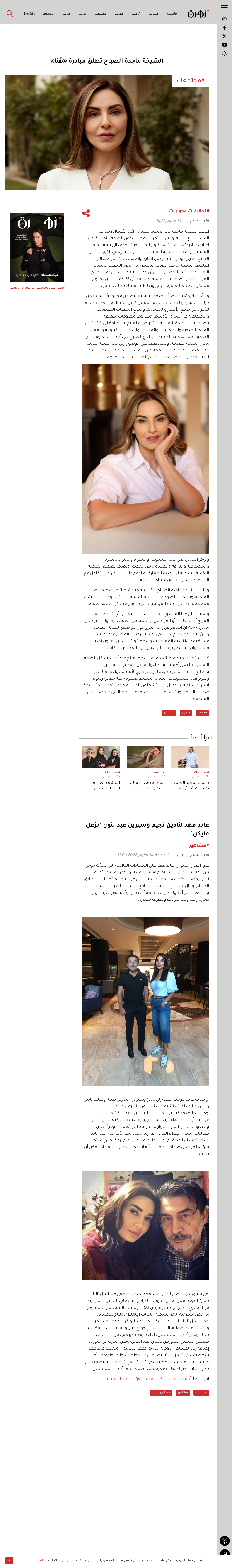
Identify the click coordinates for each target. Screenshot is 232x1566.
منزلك (66, 14)
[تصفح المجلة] (225, 1554)
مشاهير (153, 14)
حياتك (82, 14)
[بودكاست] (225, 1541)
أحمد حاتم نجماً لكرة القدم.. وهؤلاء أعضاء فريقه (148, 1379)
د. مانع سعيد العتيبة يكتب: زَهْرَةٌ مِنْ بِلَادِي (191, 786)
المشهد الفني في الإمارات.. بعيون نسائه (105, 786)
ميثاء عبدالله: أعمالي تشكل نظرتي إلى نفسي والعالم (147, 786)
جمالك (119, 14)
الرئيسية (172, 14)
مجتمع (202, 712)
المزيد (40, 1560)
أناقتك (136, 14)
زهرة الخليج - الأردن (193, 855)
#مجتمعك (201, 772)
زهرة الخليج (199, 221)
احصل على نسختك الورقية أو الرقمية (37, 288)
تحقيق (186, 712)
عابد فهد (201, 1392)
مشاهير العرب (161, 1392)
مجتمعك (100, 14)
